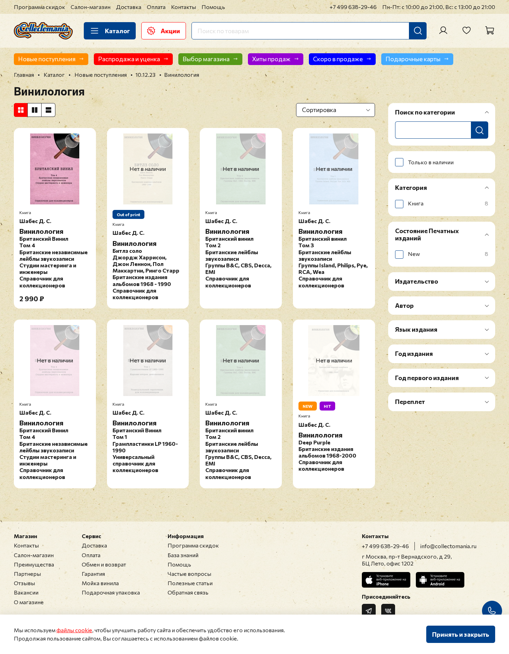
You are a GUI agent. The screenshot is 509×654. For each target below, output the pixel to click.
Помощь (213, 6)
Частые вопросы (189, 573)
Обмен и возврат (104, 564)
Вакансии (26, 592)
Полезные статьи (190, 583)
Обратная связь (188, 592)
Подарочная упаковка (111, 592)
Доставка (128, 6)
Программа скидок (39, 6)
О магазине (29, 602)
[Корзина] (489, 30)
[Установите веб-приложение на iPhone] (386, 580)
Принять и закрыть (460, 634)
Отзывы (24, 583)
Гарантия (93, 573)
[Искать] (418, 30)
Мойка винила (100, 583)
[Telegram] (369, 611)
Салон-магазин (90, 6)
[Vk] (388, 611)
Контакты (183, 6)
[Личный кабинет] (443, 30)
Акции (170, 31)
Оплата (156, 6)
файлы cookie (74, 630)
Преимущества (34, 564)
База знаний (183, 555)
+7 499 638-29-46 (353, 6)
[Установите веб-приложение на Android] (440, 580)
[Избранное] (466, 30)
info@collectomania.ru (448, 546)
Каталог (117, 31)
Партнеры (27, 573)
